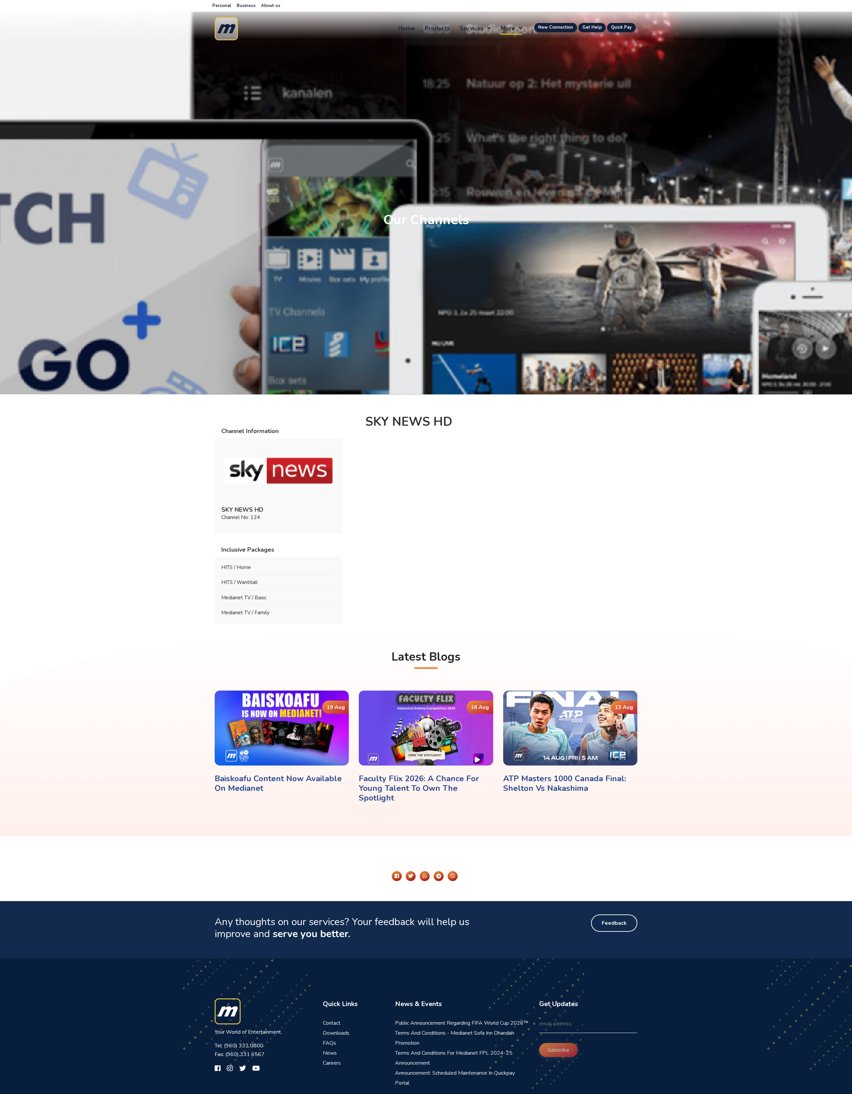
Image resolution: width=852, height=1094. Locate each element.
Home (406, 28)
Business (246, 6)
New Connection (555, 27)
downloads (336, 1033)
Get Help (592, 27)
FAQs (329, 1043)
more (509, 28)
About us (270, 6)
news (330, 1053)
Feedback (614, 923)
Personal (221, 6)
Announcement (412, 1063)
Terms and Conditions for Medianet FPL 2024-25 (454, 1053)
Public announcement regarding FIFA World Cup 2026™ (462, 1023)
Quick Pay (621, 27)
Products (437, 28)
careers (332, 1063)
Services (473, 28)
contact (331, 1023)
